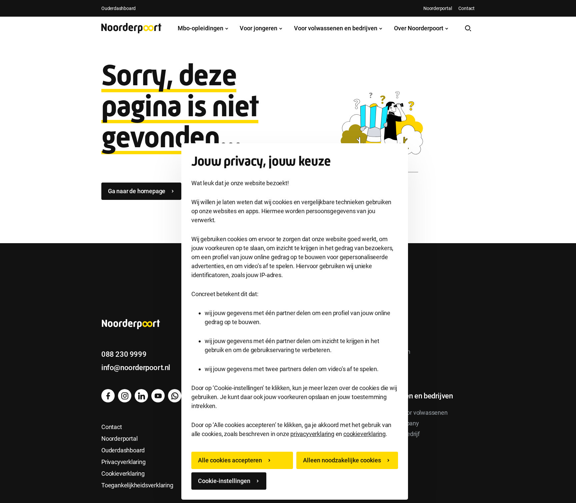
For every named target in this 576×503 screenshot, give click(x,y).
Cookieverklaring (123, 473)
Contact (466, 8)
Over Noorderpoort (419, 28)
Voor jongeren (259, 28)
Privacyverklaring (123, 461)
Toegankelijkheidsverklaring (137, 485)
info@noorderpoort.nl (135, 367)
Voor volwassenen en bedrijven (336, 28)
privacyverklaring (312, 433)
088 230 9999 (123, 354)
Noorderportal (437, 8)
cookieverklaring (364, 433)
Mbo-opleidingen (201, 28)
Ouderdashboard (118, 8)
